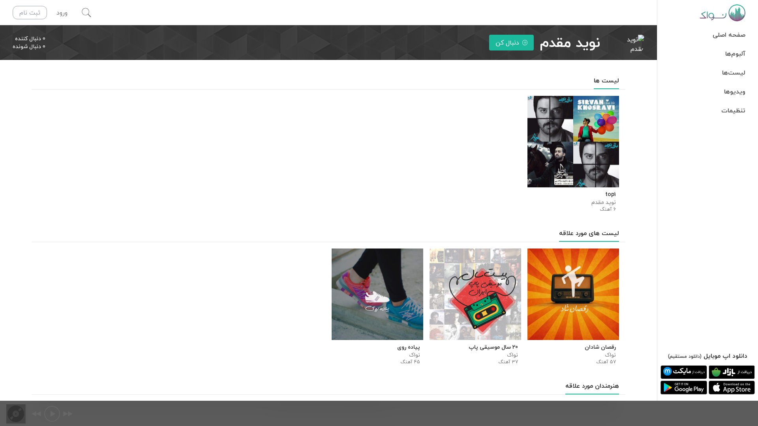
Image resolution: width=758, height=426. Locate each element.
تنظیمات (733, 110)
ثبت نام (29, 12)
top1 (610, 194)
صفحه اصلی (729, 34)
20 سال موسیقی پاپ (493, 347)
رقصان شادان (600, 347)
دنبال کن (507, 42)
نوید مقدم (603, 202)
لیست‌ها (733, 72)
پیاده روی (408, 347)
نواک (610, 355)
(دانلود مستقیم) (685, 356)
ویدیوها (734, 91)
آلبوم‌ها (735, 53)
